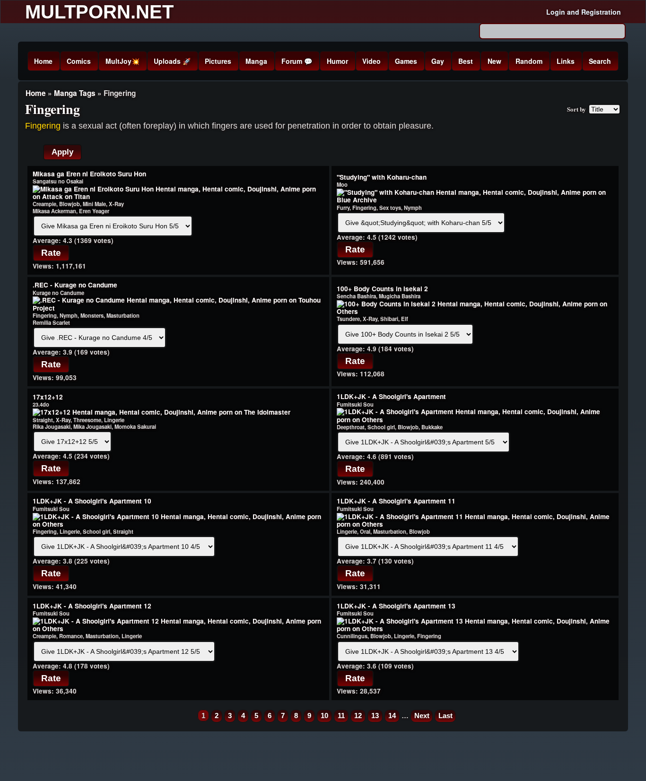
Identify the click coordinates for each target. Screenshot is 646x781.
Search (600, 61)
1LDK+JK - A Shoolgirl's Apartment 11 (396, 500)
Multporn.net (99, 11)
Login (555, 12)
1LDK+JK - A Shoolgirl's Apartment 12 (92, 605)
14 (392, 716)
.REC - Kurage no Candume (75, 284)
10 (324, 716)
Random (528, 61)
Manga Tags (75, 93)
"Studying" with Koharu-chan (382, 177)
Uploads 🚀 (172, 61)
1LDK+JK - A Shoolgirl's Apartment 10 (92, 500)
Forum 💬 (296, 61)
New (494, 61)
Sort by (576, 109)
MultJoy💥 (122, 61)
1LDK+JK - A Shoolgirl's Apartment (391, 396)
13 (375, 716)
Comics (79, 61)
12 (358, 716)
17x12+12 (48, 396)
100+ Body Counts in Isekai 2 (382, 288)
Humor (337, 61)
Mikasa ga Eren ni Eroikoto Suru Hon (89, 173)
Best (465, 61)
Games (406, 61)
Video (371, 61)
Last (445, 716)
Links (566, 61)
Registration (601, 12)
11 (341, 716)
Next (421, 716)
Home (43, 61)
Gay (437, 61)
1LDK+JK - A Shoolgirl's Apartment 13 (396, 605)
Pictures (218, 61)
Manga (256, 61)
